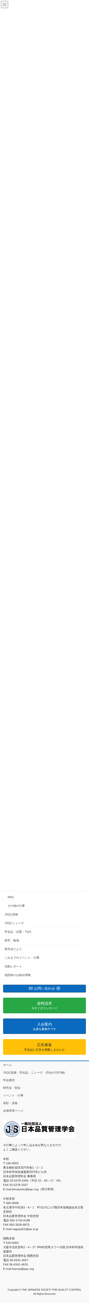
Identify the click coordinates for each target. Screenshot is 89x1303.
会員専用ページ (13, 1110)
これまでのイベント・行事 (22, 957)
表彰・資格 (10, 1103)
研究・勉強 (12, 940)
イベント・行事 (13, 1095)
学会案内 (9, 1080)
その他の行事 (16, 905)
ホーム (7, 1065)
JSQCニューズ (14, 923)
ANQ (10, 897)
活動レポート (13, 966)
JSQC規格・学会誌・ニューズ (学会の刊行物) (34, 1072)
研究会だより (13, 949)
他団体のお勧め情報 (18, 975)
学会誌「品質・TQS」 (19, 931)
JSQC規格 (11, 914)
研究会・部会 (11, 1087)
